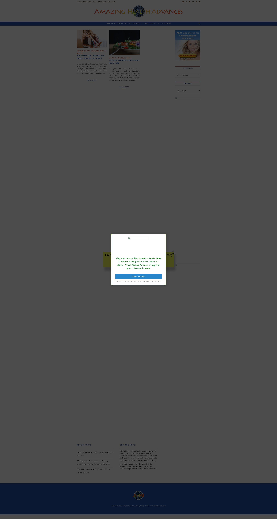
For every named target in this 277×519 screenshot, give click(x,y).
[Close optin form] (163, 237)
